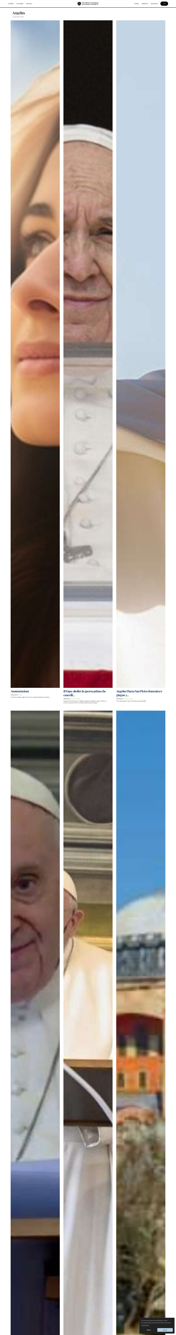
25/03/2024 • (15, 695)
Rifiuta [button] (149, 1330)
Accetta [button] (165, 1330)
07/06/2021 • (120, 699)
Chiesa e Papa (75, 699)
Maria (20, 695)
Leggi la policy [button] (145, 1325)
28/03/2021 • (67, 699)
